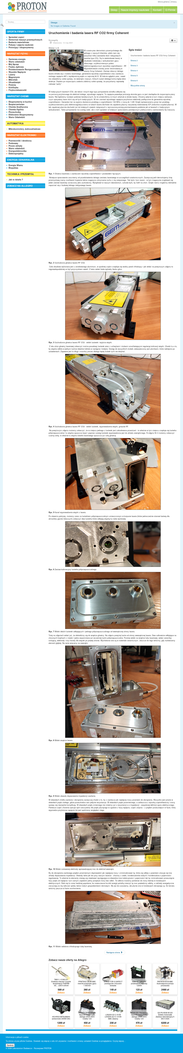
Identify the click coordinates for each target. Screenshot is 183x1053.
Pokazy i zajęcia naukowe (21, 44)
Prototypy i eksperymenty (21, 47)
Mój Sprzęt (14, 64)
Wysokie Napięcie (17, 72)
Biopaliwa (13, 167)
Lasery (12, 74)
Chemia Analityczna (18, 107)
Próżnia (12, 85)
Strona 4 (134, 70)
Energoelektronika (17, 151)
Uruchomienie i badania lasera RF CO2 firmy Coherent (153, 55)
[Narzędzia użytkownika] (173, 40)
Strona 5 (134, 75)
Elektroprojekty (16, 153)
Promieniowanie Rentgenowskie (24, 69)
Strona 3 (134, 65)
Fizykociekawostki (18, 90)
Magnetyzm (14, 77)
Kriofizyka (13, 87)
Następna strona (113, 952)
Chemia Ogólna (16, 109)
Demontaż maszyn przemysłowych (25, 39)
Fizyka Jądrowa (16, 67)
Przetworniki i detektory (20, 140)
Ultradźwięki (14, 82)
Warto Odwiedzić (17, 117)
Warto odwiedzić (17, 61)
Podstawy (13, 143)
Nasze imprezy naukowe (135, 10)
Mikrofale (13, 79)
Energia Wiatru (16, 165)
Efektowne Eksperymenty (21, 114)
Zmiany (174, 1)
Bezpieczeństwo (16, 104)
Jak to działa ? (16, 179)
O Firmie (170, 10)
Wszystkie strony (138, 85)
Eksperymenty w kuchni (20, 101)
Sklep (114, 10)
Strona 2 (134, 60)
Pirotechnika (15, 112)
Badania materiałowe (19, 42)
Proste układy (15, 145)
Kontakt (157, 10)
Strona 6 (134, 80)
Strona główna (163, 1)
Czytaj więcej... (119, 1041)
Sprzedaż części (16, 37)
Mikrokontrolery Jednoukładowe (24, 129)
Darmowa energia (17, 59)
